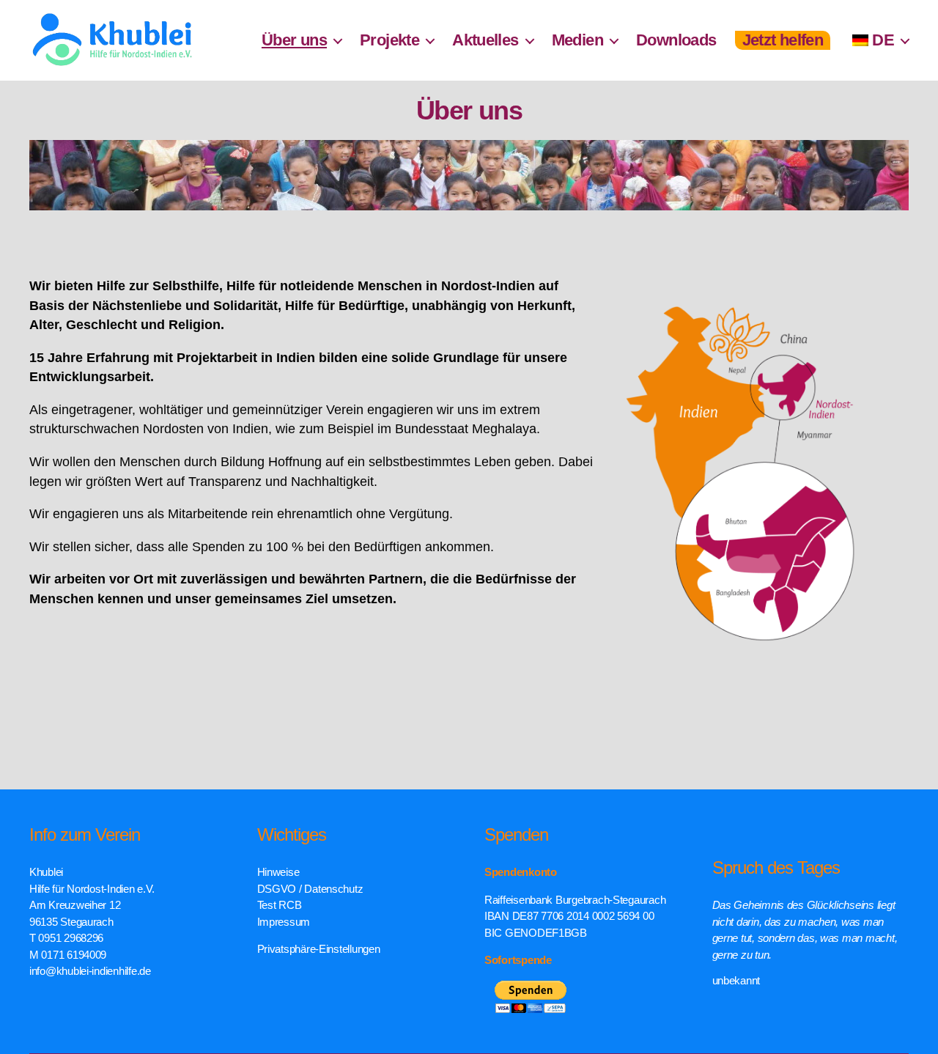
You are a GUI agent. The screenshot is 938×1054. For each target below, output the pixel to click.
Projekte (389, 40)
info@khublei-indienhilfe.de (90, 971)
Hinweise (278, 872)
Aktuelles (485, 40)
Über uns (294, 40)
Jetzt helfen (783, 40)
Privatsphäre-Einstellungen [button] (318, 949)
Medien (577, 40)
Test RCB (279, 905)
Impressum (284, 921)
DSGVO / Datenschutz (310, 888)
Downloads (676, 40)
